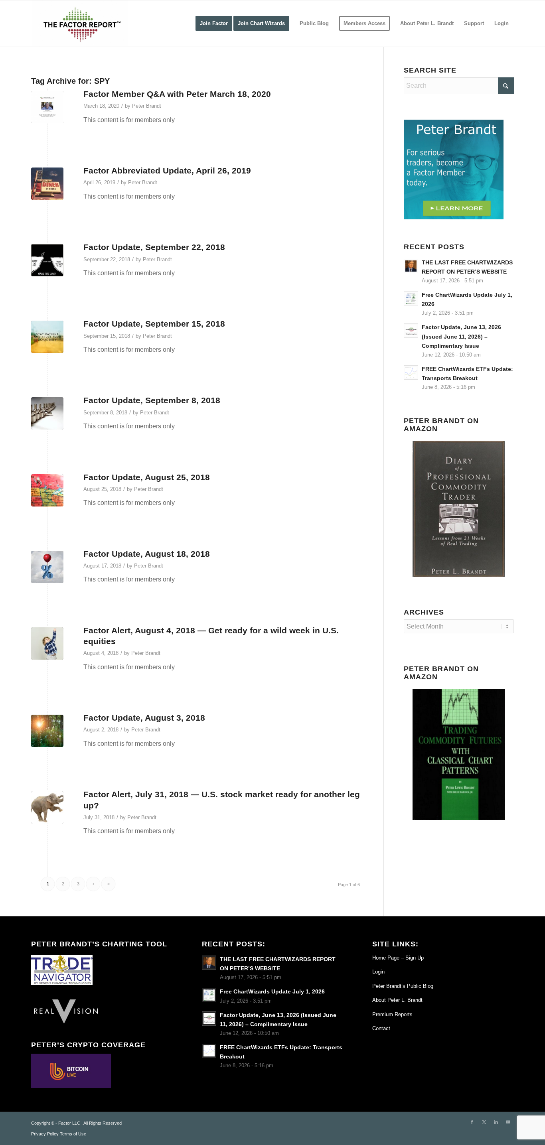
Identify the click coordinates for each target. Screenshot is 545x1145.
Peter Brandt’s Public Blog (402, 986)
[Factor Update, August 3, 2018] (47, 731)
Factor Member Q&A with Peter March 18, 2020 (177, 94)
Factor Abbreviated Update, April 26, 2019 (167, 170)
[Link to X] (484, 1122)
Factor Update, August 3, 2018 (144, 717)
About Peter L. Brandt (397, 1000)
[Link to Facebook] (472, 1122)
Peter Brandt (146, 106)
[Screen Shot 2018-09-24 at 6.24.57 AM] (47, 260)
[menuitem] (213, 23)
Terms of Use (73, 1133)
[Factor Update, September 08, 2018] (47, 413)
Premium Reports (392, 1014)
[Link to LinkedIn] (496, 1122)
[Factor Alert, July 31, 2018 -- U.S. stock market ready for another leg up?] (47, 807)
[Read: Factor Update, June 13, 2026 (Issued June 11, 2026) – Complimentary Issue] (411, 330)
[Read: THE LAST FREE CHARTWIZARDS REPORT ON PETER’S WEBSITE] (411, 266)
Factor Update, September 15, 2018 (154, 323)
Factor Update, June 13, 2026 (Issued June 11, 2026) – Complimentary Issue (461, 336)
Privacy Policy (45, 1133)
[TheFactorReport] (79, 23)
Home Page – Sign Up (398, 958)
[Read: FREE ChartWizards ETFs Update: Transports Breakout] (411, 372)
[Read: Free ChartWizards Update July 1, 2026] (411, 298)
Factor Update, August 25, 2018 (146, 477)
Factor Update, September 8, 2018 (151, 400)
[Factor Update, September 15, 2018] (47, 337)
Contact (381, 1028)
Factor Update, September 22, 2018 (154, 247)
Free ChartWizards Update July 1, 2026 (272, 992)
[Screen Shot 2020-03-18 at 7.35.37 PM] (47, 107)
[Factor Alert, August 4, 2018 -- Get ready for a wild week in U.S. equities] (47, 643)
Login (378, 972)
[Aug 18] (47, 567)
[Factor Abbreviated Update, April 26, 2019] (47, 184)
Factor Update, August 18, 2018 (146, 553)
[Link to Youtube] (508, 1122)
